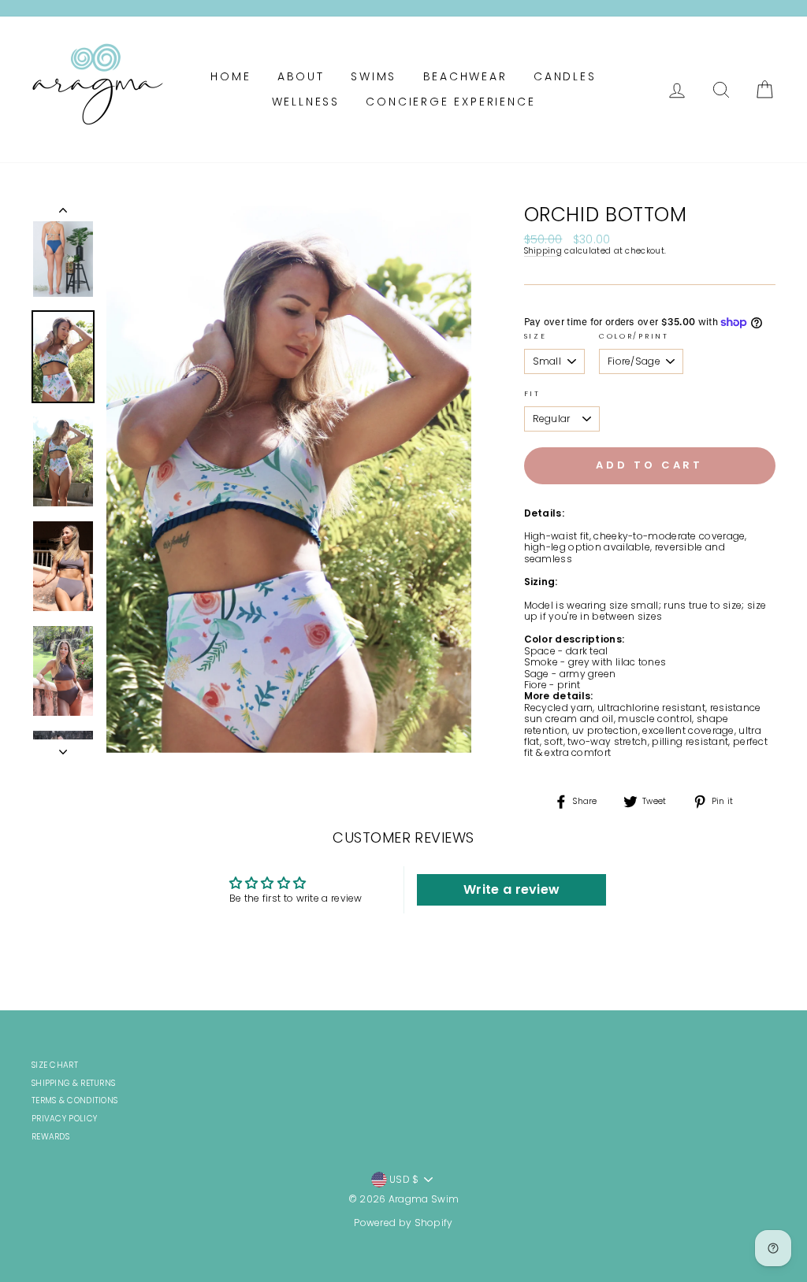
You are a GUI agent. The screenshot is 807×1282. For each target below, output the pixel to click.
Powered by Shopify (403, 1222)
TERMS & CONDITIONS (74, 1100)
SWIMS (373, 76)
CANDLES (565, 76)
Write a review (511, 889)
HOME (230, 76)
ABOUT (301, 76)
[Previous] (63, 213)
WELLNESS (306, 101)
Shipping (543, 251)
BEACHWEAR (465, 76)
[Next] (63, 747)
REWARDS (50, 1137)
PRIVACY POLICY (64, 1119)
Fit (532, 394)
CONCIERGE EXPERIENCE (450, 101)
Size (535, 336)
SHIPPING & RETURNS (73, 1083)
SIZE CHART (55, 1065)
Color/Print (634, 336)
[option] (288, 479)
